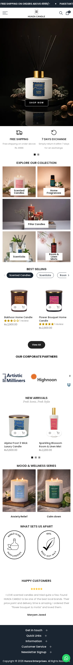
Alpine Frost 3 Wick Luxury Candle (16, 444)
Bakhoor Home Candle (18, 317)
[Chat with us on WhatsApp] (66, 658)
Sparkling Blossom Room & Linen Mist (50, 444)
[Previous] (5, 275)
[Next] (68, 275)
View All (36, 344)
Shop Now (36, 102)
